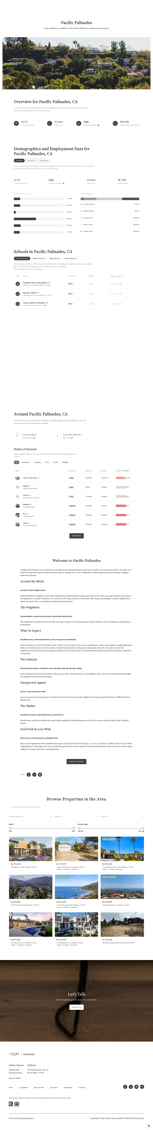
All (17, 462)
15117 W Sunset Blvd (30, 526)
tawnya (25, 523)
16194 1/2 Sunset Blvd (30, 488)
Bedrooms (104, 817)
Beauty (56, 462)
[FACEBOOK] (125, 1087)
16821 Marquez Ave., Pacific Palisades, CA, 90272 (37, 295)
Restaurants (27, 462)
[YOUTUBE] (136, 1087)
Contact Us (81, 1088)
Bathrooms (58, 817)
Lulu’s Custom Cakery (30, 478)
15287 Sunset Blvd (29, 507)
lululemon (26, 504)
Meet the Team (39, 1088)
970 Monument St (28, 516)
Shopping (38, 462)
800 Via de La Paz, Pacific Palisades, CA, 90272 (36, 285)
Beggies (26, 486)
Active (48, 462)
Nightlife (66, 462)
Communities (23, 1088)
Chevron (26, 495)
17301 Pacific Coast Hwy (31, 498)
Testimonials (68, 1088)
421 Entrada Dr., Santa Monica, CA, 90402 (35, 305)
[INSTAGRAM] (131, 1087)
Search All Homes (76, 762)
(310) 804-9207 (14, 1070)
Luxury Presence (26, 1118)
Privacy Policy (138, 1118)
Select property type (16, 817)
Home (11, 1088)
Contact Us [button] (76, 1007)
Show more (76, 536)
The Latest (53, 1088)
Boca (24, 514)
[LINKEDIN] (142, 1087)
